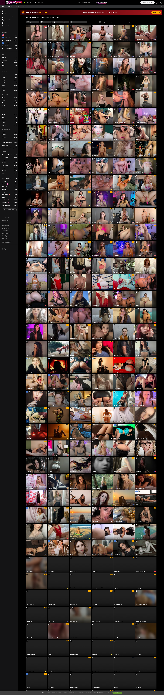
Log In (159, 2)
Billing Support (5, 220)
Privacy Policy (5, 228)
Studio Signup (5, 236)
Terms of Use (5, 230)
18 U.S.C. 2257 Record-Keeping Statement (7, 241)
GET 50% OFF (156, 12)
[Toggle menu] (2, 2)
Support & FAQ (5, 218)
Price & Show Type (61, 22)
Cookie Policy (99, 692)
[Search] (96, 2)
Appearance (33, 22)
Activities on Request (78, 22)
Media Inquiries (5, 225)
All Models (4, 238)
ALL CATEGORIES (10, 209)
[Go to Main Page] (14, 2)
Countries (45, 22)
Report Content (5, 223)
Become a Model (6, 233)
